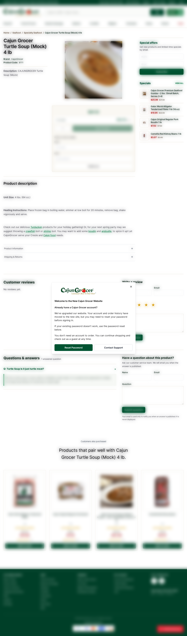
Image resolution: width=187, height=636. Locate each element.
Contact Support (113, 347)
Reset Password (74, 347)
